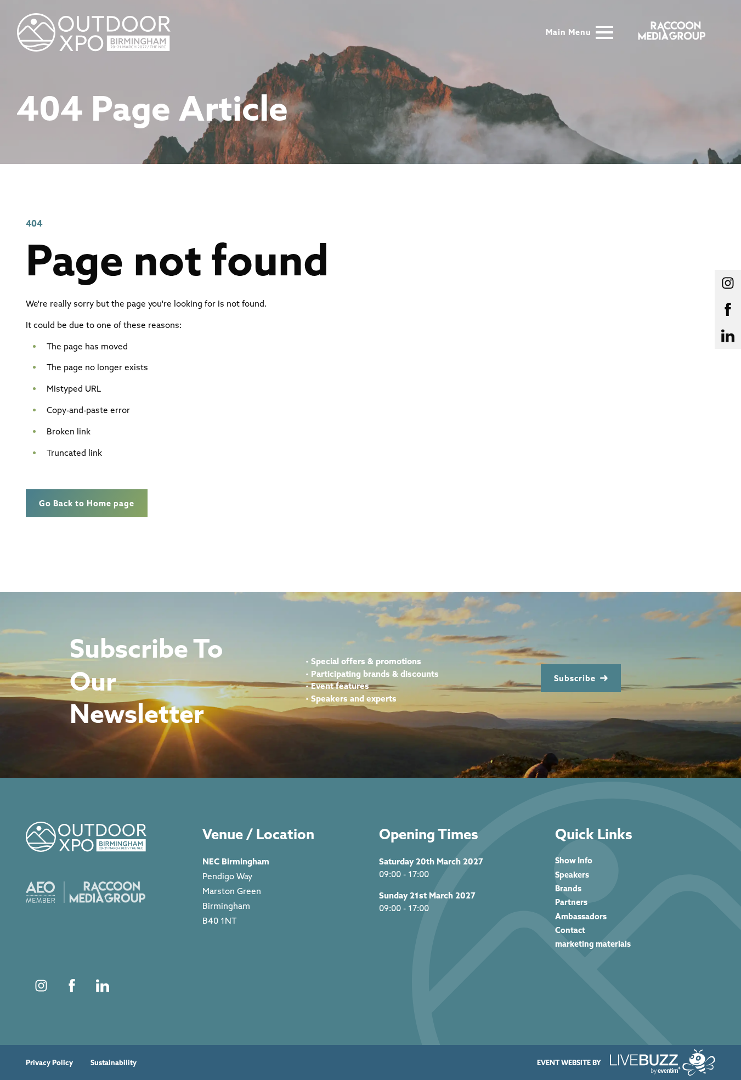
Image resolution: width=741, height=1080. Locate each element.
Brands (568, 888)
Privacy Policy (49, 1063)
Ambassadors (581, 916)
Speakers (572, 874)
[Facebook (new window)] (72, 986)
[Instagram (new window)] (41, 986)
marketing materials (593, 943)
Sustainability (113, 1063)
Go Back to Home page (86, 503)
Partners (571, 902)
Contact (570, 930)
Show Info (573, 860)
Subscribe (575, 678)
